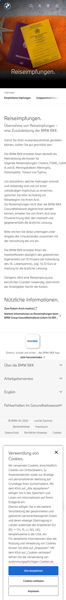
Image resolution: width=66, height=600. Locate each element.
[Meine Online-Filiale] (40, 6)
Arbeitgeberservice (18, 378)
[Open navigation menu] (57, 6)
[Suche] (31, 6)
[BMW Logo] (7, 6)
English (9, 392)
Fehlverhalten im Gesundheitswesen (32, 405)
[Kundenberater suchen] (48, 6)
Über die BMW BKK (19, 365)
